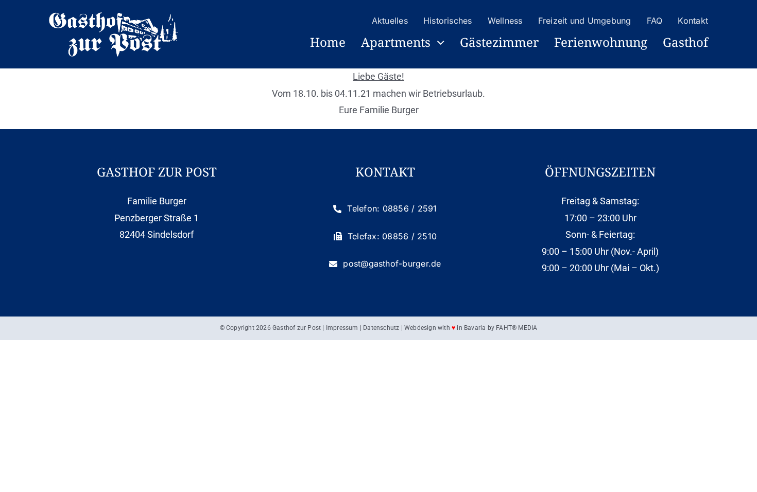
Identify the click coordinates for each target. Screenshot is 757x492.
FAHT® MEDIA (516, 327)
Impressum (342, 327)
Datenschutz (381, 327)
